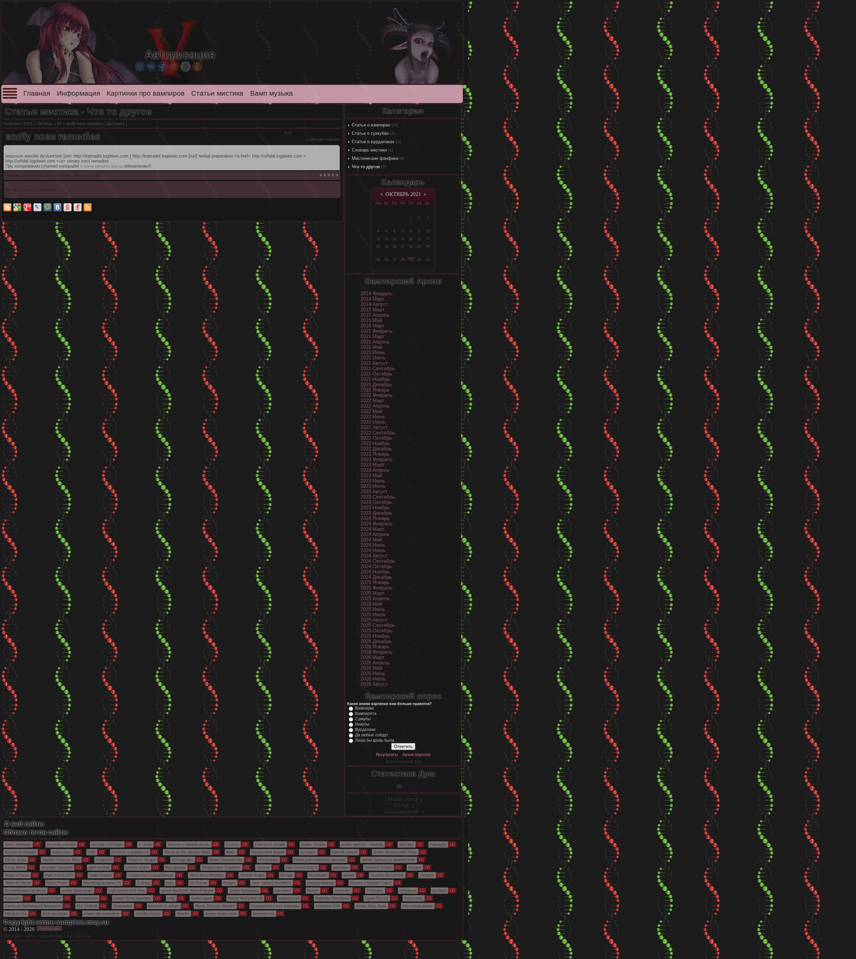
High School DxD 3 (301, 867)
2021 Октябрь (376, 374)
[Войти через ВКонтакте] (151, 67)
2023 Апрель (375, 470)
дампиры (340, 867)
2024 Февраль (376, 523)
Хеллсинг (342, 890)
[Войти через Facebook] (162, 67)
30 (419, 259)
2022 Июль (373, 422)
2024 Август (374, 555)
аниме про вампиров (101, 914)
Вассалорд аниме (418, 906)
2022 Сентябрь (377, 432)
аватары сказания (56, 867)
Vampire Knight (252, 875)
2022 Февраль (376, 395)
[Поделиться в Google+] (27, 207)
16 (419, 239)
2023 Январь (375, 454)
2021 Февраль (376, 331)
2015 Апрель (375, 315)
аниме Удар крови (77, 890)
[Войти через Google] (185, 66)
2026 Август (374, 684)
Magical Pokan (17, 875)
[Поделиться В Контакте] (58, 207)
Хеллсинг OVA (328, 906)
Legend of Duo (49, 898)
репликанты (87, 898)
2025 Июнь (372, 609)
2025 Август (374, 620)
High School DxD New (127, 890)
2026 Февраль (376, 652)
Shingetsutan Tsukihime (221, 867)
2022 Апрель (375, 406)
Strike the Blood (17, 883)
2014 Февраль (376, 293)
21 (403, 246)
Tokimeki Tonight (378, 867)
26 (387, 259)
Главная (36, 93)
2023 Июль (373, 486)
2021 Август (374, 363)
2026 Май (371, 668)
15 (411, 239)
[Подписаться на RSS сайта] (88, 207)
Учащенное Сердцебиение (150, 875)
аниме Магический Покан (395, 852)
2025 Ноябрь (375, 636)
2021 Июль (373, 357)
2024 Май (371, 539)
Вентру (287, 875)
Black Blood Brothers (207, 875)
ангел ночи (413, 898)
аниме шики (201, 898)
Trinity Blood (15, 867)
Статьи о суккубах (370, 133)
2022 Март (372, 400)
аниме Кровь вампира (132, 898)
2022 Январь (375, 390)
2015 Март (372, 309)
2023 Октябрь (376, 502)
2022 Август (374, 427)
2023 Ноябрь (375, 507)
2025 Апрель (375, 598)
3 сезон (143, 883)
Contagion (375, 890)
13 (395, 239)
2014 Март (372, 299)
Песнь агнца (15, 860)
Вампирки (364, 708)
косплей (439, 890)
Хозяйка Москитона (387, 875)
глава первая (100, 875)
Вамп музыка (271, 93)
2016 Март (372, 325)
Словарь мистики (369, 149)
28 (403, 259)
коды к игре (62, 852)
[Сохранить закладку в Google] (17, 207)
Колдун (229, 883)
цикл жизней (99, 867)
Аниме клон (51, 935)
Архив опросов (416, 754)
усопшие (308, 852)
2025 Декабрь (376, 641)
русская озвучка (61, 844)
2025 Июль (373, 614)
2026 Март (372, 657)
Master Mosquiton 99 (245, 898)
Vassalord (283, 890)
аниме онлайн (313, 844)
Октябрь (45, 123)
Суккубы (363, 719)
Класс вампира (18, 844)
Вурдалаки (365, 729)
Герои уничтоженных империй (319, 860)
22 (411, 246)
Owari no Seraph (141, 860)
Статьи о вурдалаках (373, 141)
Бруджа (414, 867)
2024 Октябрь (376, 566)
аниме (348, 875)
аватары (406, 844)
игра (170, 883)
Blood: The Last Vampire (215, 906)
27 (395, 259)
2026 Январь (375, 646)
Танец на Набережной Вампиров (33, 906)
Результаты (387, 754)
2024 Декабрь (376, 577)
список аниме (137, 867)
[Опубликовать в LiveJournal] (37, 207)
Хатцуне (427, 875)
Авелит (183, 914)
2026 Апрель (375, 662)
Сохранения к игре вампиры (275, 906)
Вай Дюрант (176, 867)
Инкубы (362, 724)
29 (59, 123)
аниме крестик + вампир (362, 844)
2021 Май (371, 347)
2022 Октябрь (376, 438)
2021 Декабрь (376, 384)
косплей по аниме (163, 906)
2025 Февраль (376, 588)
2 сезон (232, 844)
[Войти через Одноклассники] (197, 67)
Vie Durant (198, 883)
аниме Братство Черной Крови (187, 890)
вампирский (289, 898)
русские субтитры (107, 844)
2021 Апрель (375, 341)
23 (419, 246)
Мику (230, 852)
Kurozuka (13, 898)
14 (403, 239)
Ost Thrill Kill (87, 906)
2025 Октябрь (376, 630)
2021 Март (372, 336)
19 (387, 246)
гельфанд (408, 890)
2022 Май (371, 411)
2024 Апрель (375, 534)
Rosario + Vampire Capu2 (371, 883)
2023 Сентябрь (377, 497)
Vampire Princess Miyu (61, 860)
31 (428, 259)
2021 (28, 123)
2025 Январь (375, 582)
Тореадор (438, 844)
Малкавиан (122, 906)
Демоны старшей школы (189, 844)
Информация (78, 93)
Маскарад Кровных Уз (102, 883)
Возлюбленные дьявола (25, 890)
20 (395, 246)
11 (378, 239)
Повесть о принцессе (130, 852)
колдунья (104, 860)
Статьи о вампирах (371, 124)
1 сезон (145, 844)
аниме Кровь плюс (221, 914)
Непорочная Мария (267, 852)
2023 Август (374, 491)
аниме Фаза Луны (371, 906)
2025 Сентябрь (377, 625)
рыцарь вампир (320, 883)
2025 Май (371, 604)
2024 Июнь (372, 545)
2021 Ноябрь (375, 379)
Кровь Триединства (225, 860)
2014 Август (374, 304)
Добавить (116, 123)
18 (378, 246)
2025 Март (372, 593)
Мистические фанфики (375, 158)
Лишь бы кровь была (374, 740)
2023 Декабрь (376, 513)
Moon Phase (57, 883)
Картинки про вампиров (146, 93)
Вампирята (366, 713)
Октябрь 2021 (403, 194)
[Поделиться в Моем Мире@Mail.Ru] (47, 207)
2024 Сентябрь (377, 561)
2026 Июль (373, 678)
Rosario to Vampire (20, 852)
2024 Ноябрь (375, 571)
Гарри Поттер (376, 898)
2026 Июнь (372, 673)
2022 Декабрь (376, 448)
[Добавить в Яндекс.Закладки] (68, 207)
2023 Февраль (376, 459)
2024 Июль (373, 550)
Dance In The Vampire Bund (187, 852)
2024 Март (372, 529)
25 (378, 259)
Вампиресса (263, 914)
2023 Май (371, 475)
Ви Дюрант (318, 875)
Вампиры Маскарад (332, 898)
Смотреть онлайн (270, 844)
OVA (91, 852)
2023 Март (372, 464)
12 (387, 239)
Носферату (268, 860)
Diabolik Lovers (344, 852)
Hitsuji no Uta (15, 914)
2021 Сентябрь (377, 368)
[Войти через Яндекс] (174, 67)
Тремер (263, 867)
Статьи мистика (217, 93)
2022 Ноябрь (375, 443)
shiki (171, 898)
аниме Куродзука (243, 890)
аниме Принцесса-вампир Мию (388, 860)
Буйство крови (55, 914)
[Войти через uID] (140, 67)
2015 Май (371, 320)
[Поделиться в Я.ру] (78, 207)
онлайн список (148, 914)
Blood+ (312, 890)
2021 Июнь (372, 352)
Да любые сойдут (371, 735)
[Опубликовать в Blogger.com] (7, 207)
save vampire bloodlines (271, 883)
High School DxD (59, 875)
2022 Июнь (372, 416)
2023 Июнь (372, 481)
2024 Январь (375, 518)
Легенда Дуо (182, 860)
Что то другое (366, 166)
